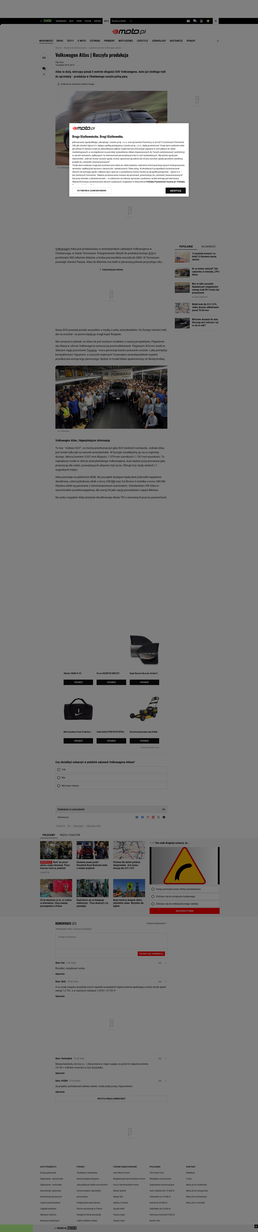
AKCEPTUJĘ (175, 191)
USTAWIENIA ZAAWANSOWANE (91, 190)
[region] (129, 160)
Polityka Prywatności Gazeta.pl (161, 182)
